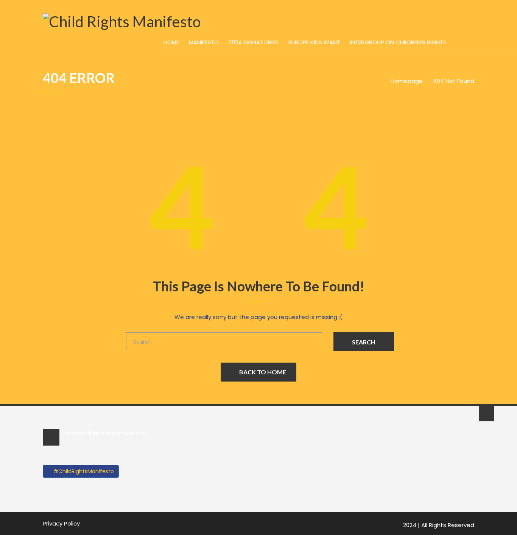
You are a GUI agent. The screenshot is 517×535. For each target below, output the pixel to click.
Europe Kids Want (314, 42)
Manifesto (204, 42)
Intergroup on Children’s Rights (398, 42)
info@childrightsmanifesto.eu (106, 433)
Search (363, 342)
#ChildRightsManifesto (83, 471)
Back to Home (262, 371)
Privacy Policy (61, 523)
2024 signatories (254, 42)
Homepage (407, 81)
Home (171, 42)
